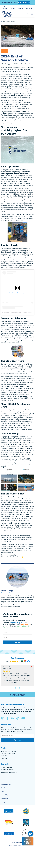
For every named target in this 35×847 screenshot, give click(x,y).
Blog (4, 6)
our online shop (23, 499)
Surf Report (13, 8)
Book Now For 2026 (27, 841)
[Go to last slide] (15, 688)
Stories (4, 51)
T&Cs (2, 791)
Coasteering (5, 323)
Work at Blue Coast (6, 784)
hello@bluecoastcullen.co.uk (9, 772)
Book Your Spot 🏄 (24, 2)
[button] (21, 6)
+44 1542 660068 (8, 769)
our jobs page (22, 396)
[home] (13, 14)
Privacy (3, 802)
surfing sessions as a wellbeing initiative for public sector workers (15, 173)
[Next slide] (20, 688)
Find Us (29, 8)
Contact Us (21, 8)
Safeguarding (4, 798)
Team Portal (4, 788)
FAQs (27, 6)
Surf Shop (5, 8)
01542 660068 (7, 767)
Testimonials (14, 6)
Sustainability (4, 795)
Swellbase (19, 842)
